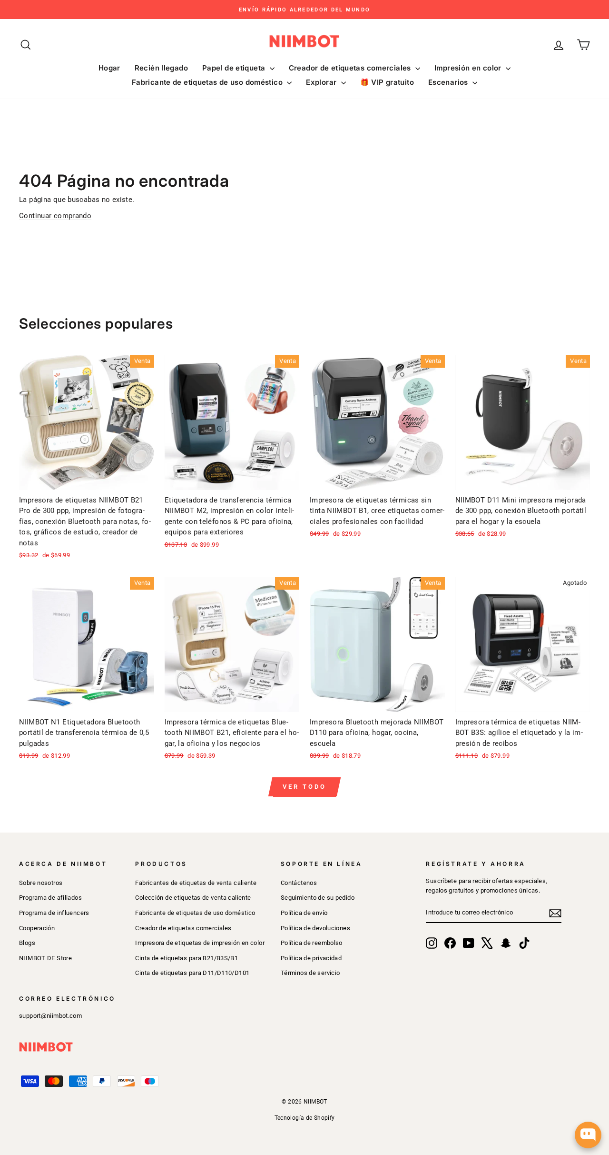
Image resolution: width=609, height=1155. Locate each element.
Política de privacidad (311, 958)
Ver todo (304, 786)
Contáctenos (299, 882)
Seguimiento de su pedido (317, 897)
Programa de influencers (54, 912)
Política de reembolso (312, 942)
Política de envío (304, 912)
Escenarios (449, 82)
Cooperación (37, 928)
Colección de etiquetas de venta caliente (193, 897)
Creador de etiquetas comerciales (351, 67)
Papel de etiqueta (234, 67)
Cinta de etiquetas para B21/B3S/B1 (186, 958)
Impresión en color (468, 67)
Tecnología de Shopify (305, 1118)
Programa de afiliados (50, 897)
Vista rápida (86, 478)
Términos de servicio (310, 972)
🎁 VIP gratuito (387, 82)
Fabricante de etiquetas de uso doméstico (208, 82)
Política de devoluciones (315, 928)
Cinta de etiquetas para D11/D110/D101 (192, 972)
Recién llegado (161, 67)
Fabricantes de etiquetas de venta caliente (195, 882)
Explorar (322, 82)
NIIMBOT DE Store (45, 958)
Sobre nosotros (40, 882)
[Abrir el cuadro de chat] (588, 1135)
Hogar (109, 67)
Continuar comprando (55, 215)
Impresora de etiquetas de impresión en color (200, 942)
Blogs (27, 942)
